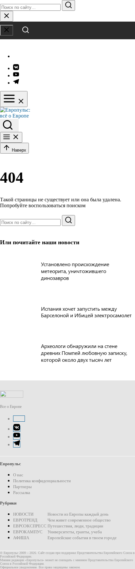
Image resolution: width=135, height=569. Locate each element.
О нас (18, 474)
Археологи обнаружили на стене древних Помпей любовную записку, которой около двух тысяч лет (84, 352)
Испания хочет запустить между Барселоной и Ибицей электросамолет (86, 312)
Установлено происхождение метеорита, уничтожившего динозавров (75, 271)
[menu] (14, 99)
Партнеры (22, 486)
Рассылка (21, 492)
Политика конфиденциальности (42, 480)
